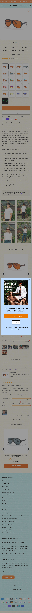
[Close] (29, 280)
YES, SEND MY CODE (16, 316)
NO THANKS (16, 322)
